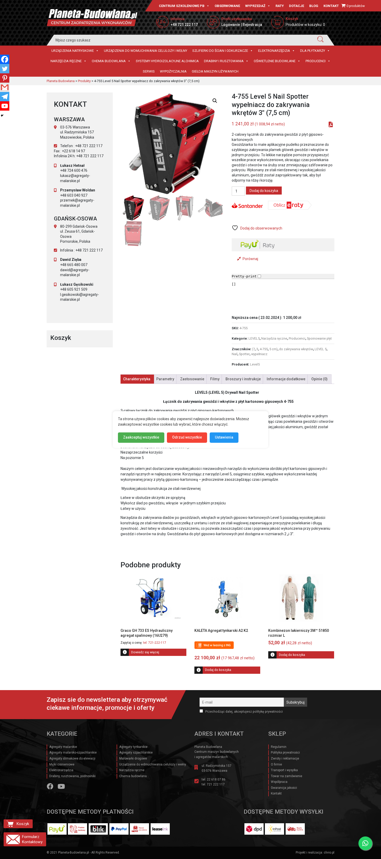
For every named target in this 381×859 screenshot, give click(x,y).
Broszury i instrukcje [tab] (243, 379)
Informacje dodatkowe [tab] (286, 379)
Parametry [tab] (165, 379)
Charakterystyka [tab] (136, 379)
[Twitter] (4, 68)
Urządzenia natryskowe (72, 51)
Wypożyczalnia (173, 71)
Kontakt (331, 6)
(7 (253, 349)
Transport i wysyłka (284, 770)
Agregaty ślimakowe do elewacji (72, 758)
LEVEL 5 (321, 349)
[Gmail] (4, 87)
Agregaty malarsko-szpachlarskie (73, 752)
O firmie (276, 764)
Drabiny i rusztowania (224, 61)
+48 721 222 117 (184, 25)
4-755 (264, 349)
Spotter (244, 354)
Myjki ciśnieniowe (61, 764)
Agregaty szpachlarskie (136, 752)
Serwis (149, 71)
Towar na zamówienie (286, 776)
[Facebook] (4, 59)
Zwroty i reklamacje (285, 758)
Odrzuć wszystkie (187, 437)
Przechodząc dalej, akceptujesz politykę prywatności (243, 711)
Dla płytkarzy (312, 51)
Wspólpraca (279, 782)
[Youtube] (4, 106)
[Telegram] (4, 96)
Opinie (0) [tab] (319, 379)
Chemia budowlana (109, 61)
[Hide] (2, 115)
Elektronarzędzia (274, 51)
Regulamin (278, 747)
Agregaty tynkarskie (133, 747)
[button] (215, 100)
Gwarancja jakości (284, 788)
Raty (280, 6)
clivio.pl (329, 852)
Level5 (255, 364)
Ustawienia (224, 437)
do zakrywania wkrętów (296, 349)
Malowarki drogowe (133, 758)
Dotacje (296, 6)
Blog (313, 6)
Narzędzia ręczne (66, 61)
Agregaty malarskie (63, 747)
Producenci (316, 61)
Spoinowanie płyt (319, 338)
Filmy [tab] (215, 379)
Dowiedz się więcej (145, 652)
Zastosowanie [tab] (192, 379)
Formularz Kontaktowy (32, 839)
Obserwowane (227, 6)
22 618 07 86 (216, 779)
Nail (234, 354)
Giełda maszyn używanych (215, 71)
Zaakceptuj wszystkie (141, 437)
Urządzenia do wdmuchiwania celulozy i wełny (145, 51)
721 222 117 (216, 784)
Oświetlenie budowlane (274, 61)
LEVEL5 (254, 338)
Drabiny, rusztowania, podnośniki (72, 776)
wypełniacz (259, 354)
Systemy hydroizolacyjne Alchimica (167, 61)
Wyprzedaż (255, 6)
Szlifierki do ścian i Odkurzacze (220, 51)
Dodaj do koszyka (264, 191)
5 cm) (273, 349)
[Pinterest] (4, 78)
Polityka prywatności (285, 752)
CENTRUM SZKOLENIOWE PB (181, 6)
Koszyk (22, 823)
